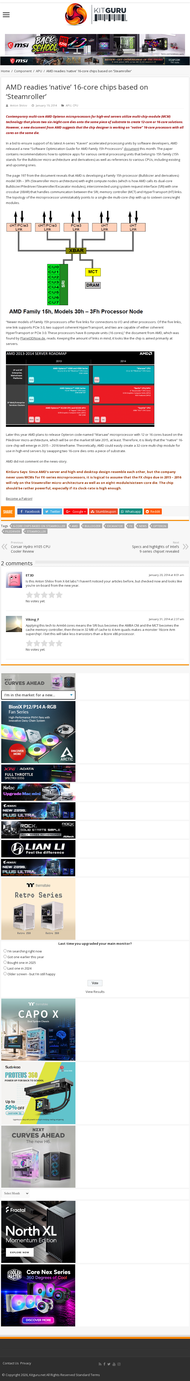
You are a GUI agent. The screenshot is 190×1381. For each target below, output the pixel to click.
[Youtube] (114, 1364)
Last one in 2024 (19, 968)
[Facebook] (104, 1364)
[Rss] (100, 1364)
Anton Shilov (18, 105)
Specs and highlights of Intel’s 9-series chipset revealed (155, 547)
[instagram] (119, 1364)
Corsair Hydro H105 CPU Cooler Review (30, 547)
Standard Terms (88, 1375)
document (131, 148)
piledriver (12, 531)
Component (23, 71)
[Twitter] (109, 1364)
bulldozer (92, 526)
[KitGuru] (95, 12)
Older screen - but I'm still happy (31, 974)
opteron (159, 526)
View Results (95, 991)
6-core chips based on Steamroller (39, 526)
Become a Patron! (19, 498)
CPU (75, 105)
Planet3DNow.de (32, 338)
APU (39, 71)
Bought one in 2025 (21, 962)
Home (5, 71)
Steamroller (36, 531)
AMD (75, 526)
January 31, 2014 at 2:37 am (166, 619)
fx (130, 526)
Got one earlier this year (25, 957)
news (142, 526)
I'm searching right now (24, 951)
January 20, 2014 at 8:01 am (166, 575)
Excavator (115, 526)
